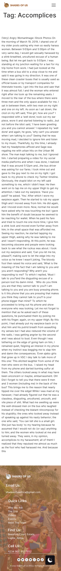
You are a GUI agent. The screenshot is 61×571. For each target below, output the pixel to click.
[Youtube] (38, 559)
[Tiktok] (42, 559)
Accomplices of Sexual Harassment (29, 27)
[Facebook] (18, 559)
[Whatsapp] (34, 559)
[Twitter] (22, 559)
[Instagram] (26, 559)
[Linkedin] (30, 559)
